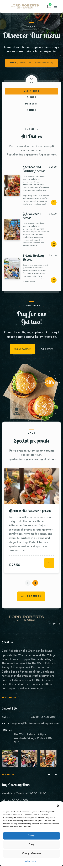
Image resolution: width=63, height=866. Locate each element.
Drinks (31, 110)
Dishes (31, 98)
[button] (58, 805)
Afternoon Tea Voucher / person (34, 169)
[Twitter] (59, 624)
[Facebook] (50, 624)
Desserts (31, 104)
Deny (31, 845)
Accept (31, 836)
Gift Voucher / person (32, 216)
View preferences (31, 854)
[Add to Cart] (54, 202)
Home (13, 63)
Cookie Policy (30, 861)
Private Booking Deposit (33, 257)
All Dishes (31, 91)
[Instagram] (55, 624)
